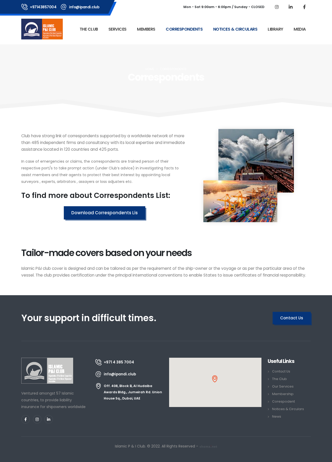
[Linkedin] (48, 419)
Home (150, 69)
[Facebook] (304, 7)
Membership (283, 394)
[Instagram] (277, 7)
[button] (215, 378)
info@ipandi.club (84, 7)
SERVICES (117, 29)
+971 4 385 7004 (119, 362)
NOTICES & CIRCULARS (235, 29)
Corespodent (283, 401)
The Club (279, 379)
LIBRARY (275, 29)
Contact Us (281, 371)
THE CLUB (89, 29)
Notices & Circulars (288, 409)
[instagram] (37, 419)
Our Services (283, 386)
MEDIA (300, 29)
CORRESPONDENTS (184, 29)
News (276, 416)
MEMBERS (146, 29)
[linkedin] (290, 7)
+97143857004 (43, 7)
